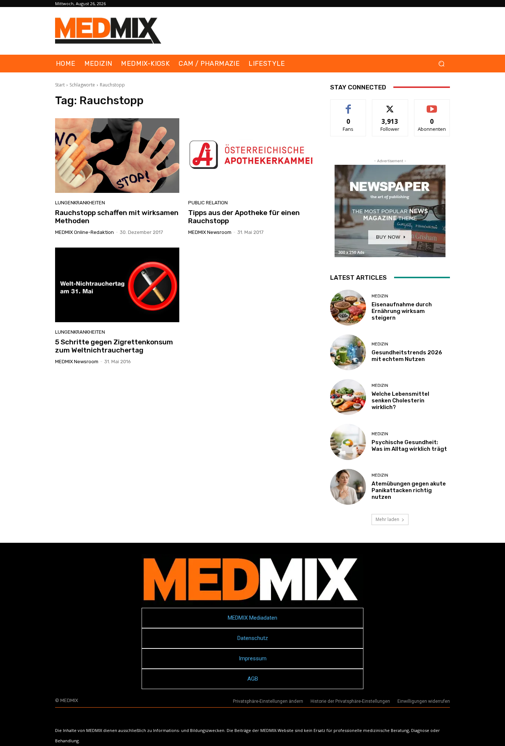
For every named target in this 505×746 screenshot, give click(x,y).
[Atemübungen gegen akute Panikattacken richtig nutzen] (348, 487)
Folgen (390, 105)
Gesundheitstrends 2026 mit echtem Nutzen (407, 355)
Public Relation (208, 202)
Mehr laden (387, 519)
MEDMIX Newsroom (209, 232)
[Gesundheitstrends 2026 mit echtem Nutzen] (348, 352)
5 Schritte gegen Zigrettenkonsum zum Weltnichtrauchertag (114, 346)
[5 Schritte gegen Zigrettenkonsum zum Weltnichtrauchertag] (117, 285)
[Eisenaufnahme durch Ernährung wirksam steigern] (348, 308)
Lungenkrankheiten (80, 202)
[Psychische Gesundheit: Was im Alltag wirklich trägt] (348, 442)
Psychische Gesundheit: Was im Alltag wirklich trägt (409, 445)
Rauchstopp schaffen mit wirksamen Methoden (117, 216)
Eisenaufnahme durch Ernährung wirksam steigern (402, 311)
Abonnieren (432, 105)
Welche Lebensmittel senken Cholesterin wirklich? (400, 401)
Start (60, 85)
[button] (441, 63)
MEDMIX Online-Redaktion (84, 232)
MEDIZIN (380, 296)
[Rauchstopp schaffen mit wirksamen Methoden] (117, 155)
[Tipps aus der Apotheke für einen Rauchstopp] (250, 155)
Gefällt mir (348, 105)
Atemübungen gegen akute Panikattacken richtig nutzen (409, 490)
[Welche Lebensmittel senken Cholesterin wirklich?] (348, 397)
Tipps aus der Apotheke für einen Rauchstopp (244, 216)
